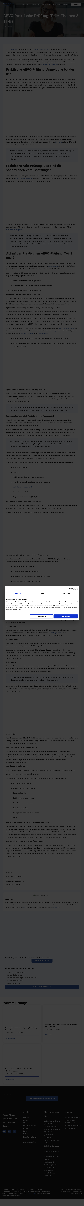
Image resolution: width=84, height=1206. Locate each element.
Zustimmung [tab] (17, 593)
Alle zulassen (66, 616)
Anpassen (41, 616)
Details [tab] (42, 593)
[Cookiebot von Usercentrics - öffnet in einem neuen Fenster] (70, 589)
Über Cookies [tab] (67, 593)
